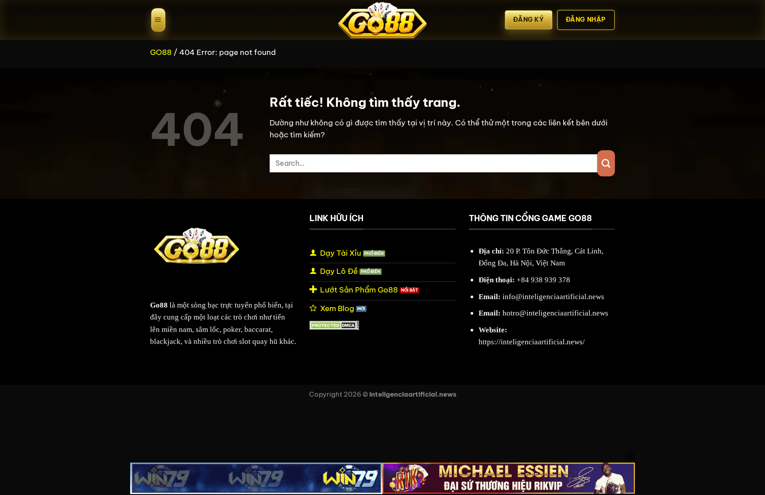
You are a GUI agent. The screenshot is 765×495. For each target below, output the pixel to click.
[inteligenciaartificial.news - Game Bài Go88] (382, 20)
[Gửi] (606, 163)
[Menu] (158, 20)
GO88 (161, 52)
